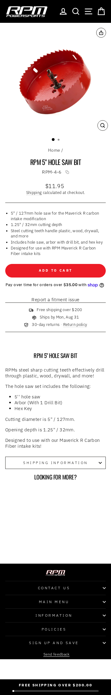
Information (53, 615)
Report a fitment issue (55, 299)
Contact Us (54, 588)
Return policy (75, 324)
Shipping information (55, 462)
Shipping (34, 192)
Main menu (54, 601)
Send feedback (56, 654)
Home (54, 150)
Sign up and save (54, 642)
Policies (54, 629)
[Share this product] (101, 33)
